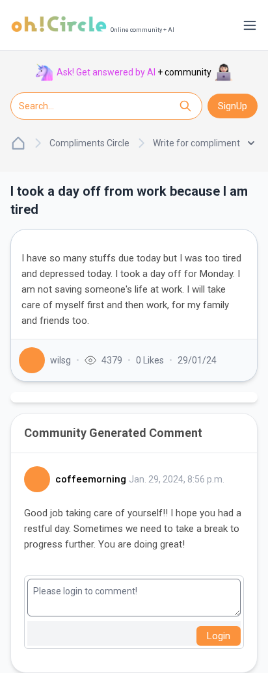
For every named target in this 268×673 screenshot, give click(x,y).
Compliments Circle (89, 143)
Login (218, 636)
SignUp (232, 106)
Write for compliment (196, 143)
